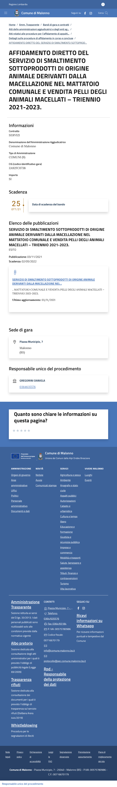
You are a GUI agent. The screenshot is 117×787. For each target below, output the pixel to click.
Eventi (88, 480)
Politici (14, 496)
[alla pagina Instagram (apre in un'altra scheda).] (89, 13)
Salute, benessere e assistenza (70, 565)
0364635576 (28, 387)
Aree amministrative (19, 482)
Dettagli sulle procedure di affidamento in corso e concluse (41, 38)
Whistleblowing (24, 725)
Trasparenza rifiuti (21, 682)
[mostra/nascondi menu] (5, 13)
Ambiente (65, 480)
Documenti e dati (20, 511)
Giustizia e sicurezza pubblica (70, 539)
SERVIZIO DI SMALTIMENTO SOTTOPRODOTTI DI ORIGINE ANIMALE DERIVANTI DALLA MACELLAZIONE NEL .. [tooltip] (53, 281)
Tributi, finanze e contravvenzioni (69, 575)
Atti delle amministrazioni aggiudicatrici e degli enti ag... (39, 29)
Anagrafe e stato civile (69, 487)
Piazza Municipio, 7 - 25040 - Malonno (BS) (60, 608)
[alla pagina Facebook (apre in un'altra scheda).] (84, 13)
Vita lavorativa (68, 589)
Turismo (64, 583)
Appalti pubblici (68, 496)
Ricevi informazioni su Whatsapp (89, 620)
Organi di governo (20, 475)
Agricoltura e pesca (70, 475)
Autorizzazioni (68, 501)
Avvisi (39, 480)
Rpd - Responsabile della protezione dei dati (57, 676)
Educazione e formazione (67, 529)
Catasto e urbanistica (66, 508)
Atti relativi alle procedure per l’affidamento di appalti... (39, 34)
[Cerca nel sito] (106, 13)
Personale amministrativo (19, 503)
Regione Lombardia (18, 4)
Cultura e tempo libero (68, 518)
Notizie (39, 475)
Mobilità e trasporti (70, 558)
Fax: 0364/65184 (56, 624)
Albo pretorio (22, 643)
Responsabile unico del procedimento (22, 784)
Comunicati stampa (46, 485)
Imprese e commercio (66, 549)
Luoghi (88, 475)
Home (12, 25)
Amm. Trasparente (29, 25)
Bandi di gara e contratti (56, 25)
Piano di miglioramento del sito (105, 756)
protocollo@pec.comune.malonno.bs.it (58, 661)
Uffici (14, 490)
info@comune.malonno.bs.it (58, 651)
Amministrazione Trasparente (25, 604)
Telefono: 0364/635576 (51, 615)
